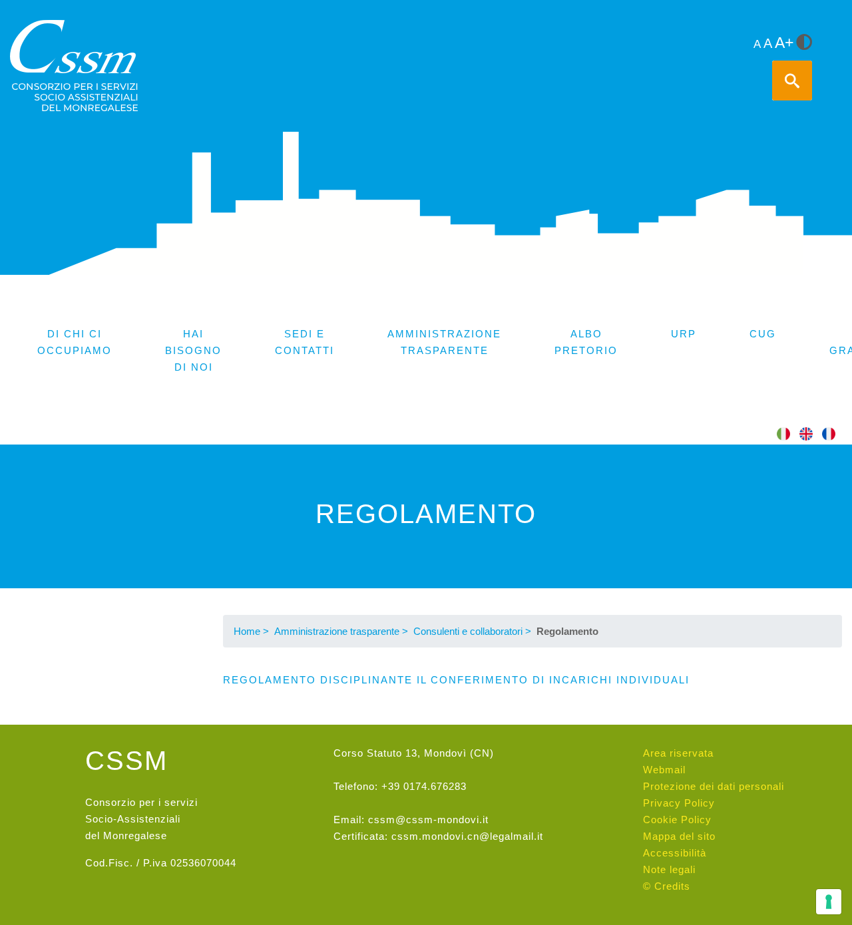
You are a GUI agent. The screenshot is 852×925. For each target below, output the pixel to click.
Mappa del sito (679, 836)
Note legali (669, 869)
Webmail (664, 769)
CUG (762, 333)
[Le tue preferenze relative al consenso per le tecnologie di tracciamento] (828, 901)
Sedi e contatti (304, 342)
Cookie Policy (677, 819)
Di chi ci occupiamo (74, 342)
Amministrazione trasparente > (341, 631)
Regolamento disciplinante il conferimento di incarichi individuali (456, 679)
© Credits (666, 886)
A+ (784, 43)
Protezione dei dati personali (713, 786)
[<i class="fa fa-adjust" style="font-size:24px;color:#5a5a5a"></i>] (804, 43)
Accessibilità (674, 852)
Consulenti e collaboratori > (472, 631)
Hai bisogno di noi (193, 350)
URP (683, 333)
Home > (251, 631)
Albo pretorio (586, 342)
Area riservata (678, 753)
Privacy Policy (679, 803)
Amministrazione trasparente (444, 342)
